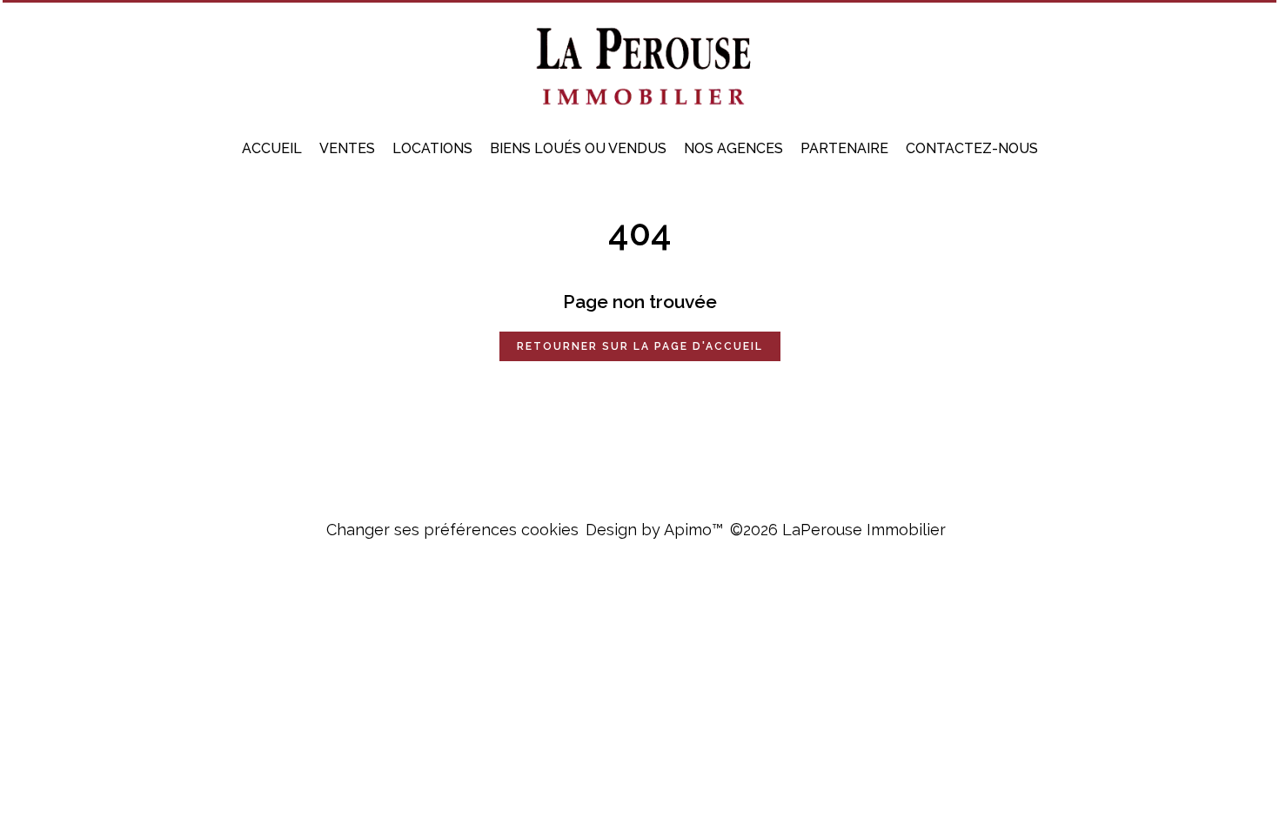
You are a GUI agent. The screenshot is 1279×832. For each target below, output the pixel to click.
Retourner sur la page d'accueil (640, 346)
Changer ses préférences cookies (452, 529)
